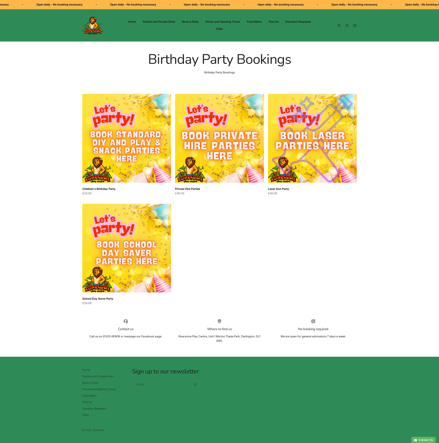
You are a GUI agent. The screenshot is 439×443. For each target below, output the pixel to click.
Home (132, 21)
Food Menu (254, 21)
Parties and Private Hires (159, 21)
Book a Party (190, 21)
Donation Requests (298, 21)
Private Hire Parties (187, 189)
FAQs (219, 29)
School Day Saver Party (97, 298)
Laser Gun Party (278, 189)
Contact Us (425, 439)
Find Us (274, 21)
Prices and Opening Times (223, 21)
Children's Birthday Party (99, 189)
